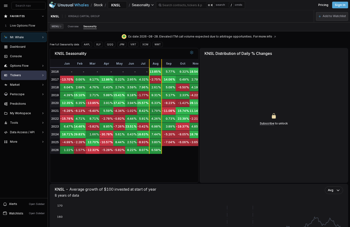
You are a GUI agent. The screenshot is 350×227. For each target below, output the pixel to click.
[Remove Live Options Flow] (43, 25)
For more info (262, 36)
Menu (55, 26)
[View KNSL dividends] (274, 36)
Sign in (340, 5)
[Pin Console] (42, 56)
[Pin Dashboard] (42, 47)
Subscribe (267, 123)
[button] (332, 16)
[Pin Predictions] (42, 104)
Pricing (323, 5)
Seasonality (90, 26)
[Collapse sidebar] (6, 5)
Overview (73, 26)
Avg (330, 190)
